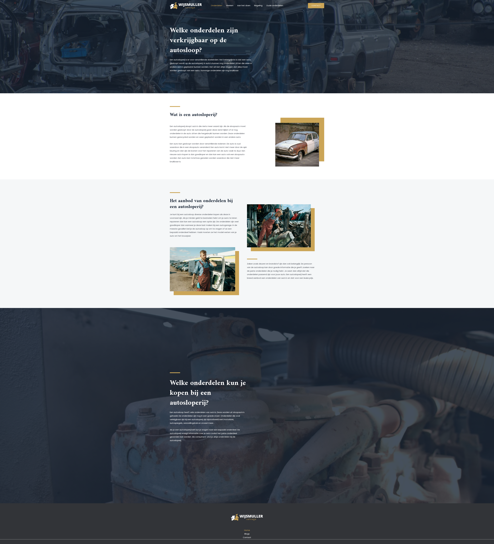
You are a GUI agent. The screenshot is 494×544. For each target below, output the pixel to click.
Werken (229, 5)
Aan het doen (243, 5)
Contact (247, 537)
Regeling (258, 5)
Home (247, 530)
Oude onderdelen (274, 5)
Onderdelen (216, 5)
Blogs (247, 533)
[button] (316, 5)
